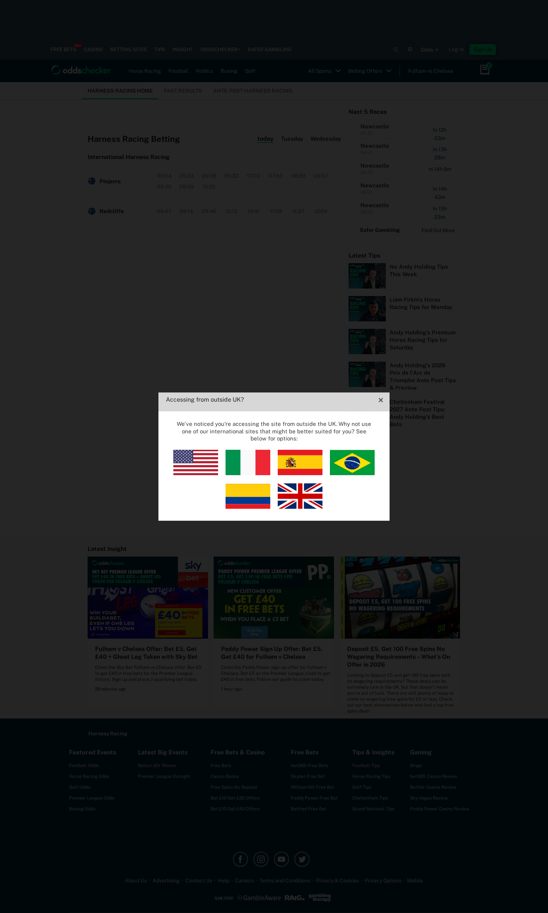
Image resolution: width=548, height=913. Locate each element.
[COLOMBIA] (248, 507)
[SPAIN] (300, 473)
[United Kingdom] (300, 507)
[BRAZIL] (352, 473)
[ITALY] (248, 473)
